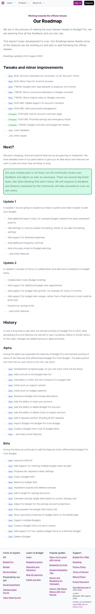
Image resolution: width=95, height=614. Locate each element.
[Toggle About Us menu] (44, 3)
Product (22, 3)
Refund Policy (79, 577)
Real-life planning (34, 575)
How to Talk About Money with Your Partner (58, 592)
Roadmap (77, 562)
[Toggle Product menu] (28, 3)
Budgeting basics (34, 562)
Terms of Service (80, 572)
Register (89, 3)
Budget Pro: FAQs (81, 557)
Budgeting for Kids (58, 565)
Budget (6, 567)
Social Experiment (11, 585)
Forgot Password (81, 582)
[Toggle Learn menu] (14, 3)
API (4, 557)
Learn (9, 3)
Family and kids (33, 580)
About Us (37, 3)
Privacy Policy (79, 567)
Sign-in (77, 3)
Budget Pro (8, 562)
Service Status (10, 572)
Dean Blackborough (81, 587)
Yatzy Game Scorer (12, 597)
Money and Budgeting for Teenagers (55, 581)
